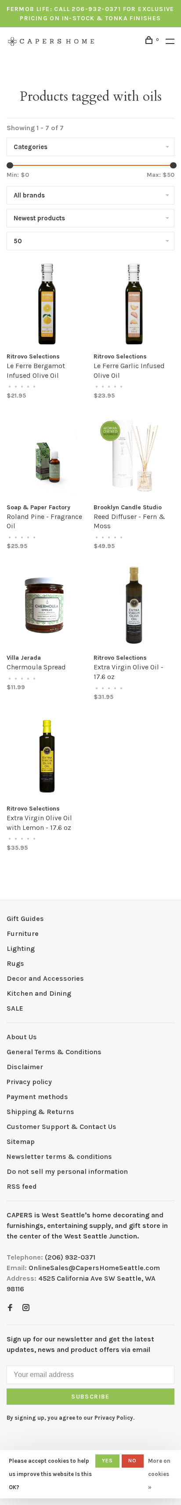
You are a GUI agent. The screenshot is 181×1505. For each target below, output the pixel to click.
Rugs (15, 963)
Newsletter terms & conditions (59, 1156)
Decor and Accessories (45, 978)
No (132, 1461)
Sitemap (21, 1141)
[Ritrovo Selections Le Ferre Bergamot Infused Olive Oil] (47, 305)
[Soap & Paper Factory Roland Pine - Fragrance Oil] (47, 456)
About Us (22, 1037)
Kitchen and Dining (39, 993)
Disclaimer (25, 1067)
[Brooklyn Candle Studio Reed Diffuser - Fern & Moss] (134, 456)
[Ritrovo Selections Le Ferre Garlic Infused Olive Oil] (134, 305)
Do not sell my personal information (67, 1171)
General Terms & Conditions (54, 1052)
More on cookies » (159, 1474)
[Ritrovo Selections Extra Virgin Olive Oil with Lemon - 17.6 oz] (47, 758)
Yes (107, 1461)
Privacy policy (29, 1082)
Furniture (23, 933)
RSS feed (22, 1186)
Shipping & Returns (40, 1111)
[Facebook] (10, 1308)
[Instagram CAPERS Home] (25, 1308)
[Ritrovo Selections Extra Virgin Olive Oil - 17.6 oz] (134, 607)
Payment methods (37, 1096)
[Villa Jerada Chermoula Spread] (47, 607)
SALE (15, 1008)
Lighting (21, 948)
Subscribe (90, 1396)
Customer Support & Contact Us (61, 1126)
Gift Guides (25, 918)
